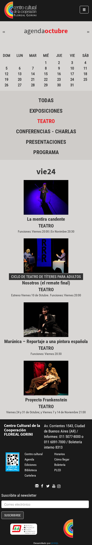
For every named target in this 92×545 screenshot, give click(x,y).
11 (85, 68)
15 (46, 74)
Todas (46, 100)
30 (59, 85)
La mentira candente (46, 219)
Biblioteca (31, 470)
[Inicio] (20, 10)
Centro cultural (34, 454)
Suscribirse (12, 515)
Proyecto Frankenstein (46, 400)
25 (85, 79)
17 (72, 74)
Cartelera (30, 475)
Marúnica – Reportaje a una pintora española (46, 341)
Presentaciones (46, 142)
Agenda (29, 459)
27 (19, 85)
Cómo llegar (61, 459)
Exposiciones (46, 111)
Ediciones (30, 464)
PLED (57, 470)
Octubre (56, 30)
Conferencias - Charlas (46, 131)
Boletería (59, 464)
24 (72, 79)
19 (6, 79)
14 (33, 74)
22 (46, 79)
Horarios (59, 454)
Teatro (46, 121)
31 (72, 85)
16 (59, 74)
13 (19, 74)
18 (85, 74)
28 (33, 85)
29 (46, 85)
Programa (46, 152)
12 (6, 74)
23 (59, 79)
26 (6, 85)
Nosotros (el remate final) (46, 283)
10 (72, 68)
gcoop (54, 543)
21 (33, 79)
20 (19, 79)
